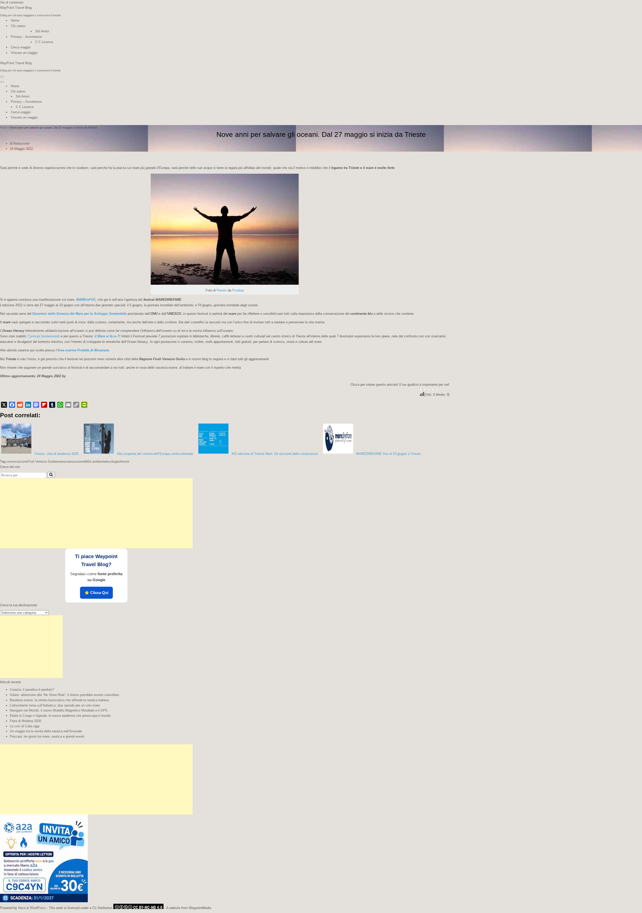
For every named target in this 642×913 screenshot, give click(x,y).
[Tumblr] (52, 405)
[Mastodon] (36, 405)
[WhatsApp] (60, 405)
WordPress (38, 908)
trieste (124, 461)
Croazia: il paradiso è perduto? (32, 689)
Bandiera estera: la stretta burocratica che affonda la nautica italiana (59, 700)
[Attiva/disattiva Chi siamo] (87, 91)
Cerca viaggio (21, 47)
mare (59, 461)
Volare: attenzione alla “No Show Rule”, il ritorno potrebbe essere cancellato (64, 695)
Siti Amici (42, 31)
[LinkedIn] (28, 405)
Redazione (21, 143)
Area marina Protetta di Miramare (83, 350)
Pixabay (238, 290)
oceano (68, 461)
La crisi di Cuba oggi (24, 726)
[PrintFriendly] (84, 405)
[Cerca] (51, 475)
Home (15, 20)
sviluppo (114, 461)
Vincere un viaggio (24, 53)
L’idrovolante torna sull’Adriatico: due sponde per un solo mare (55, 705)
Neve (22, 908)
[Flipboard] (44, 405)
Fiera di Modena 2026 (25, 721)
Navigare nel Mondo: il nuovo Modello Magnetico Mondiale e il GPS (59, 710)
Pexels (222, 290)
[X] (4, 405)
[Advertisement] (96, 513)
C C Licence (44, 42)
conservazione (16, 461)
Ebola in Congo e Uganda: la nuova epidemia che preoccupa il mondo (60, 716)
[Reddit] (20, 405)
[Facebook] (12, 405)
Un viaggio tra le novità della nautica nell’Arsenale (46, 731)
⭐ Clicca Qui (96, 592)
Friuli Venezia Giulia (41, 461)
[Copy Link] (76, 405)
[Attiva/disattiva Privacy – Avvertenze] (87, 102)
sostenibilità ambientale (91, 461)
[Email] (68, 405)
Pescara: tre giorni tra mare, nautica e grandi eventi (47, 736)
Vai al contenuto (11, 2)
